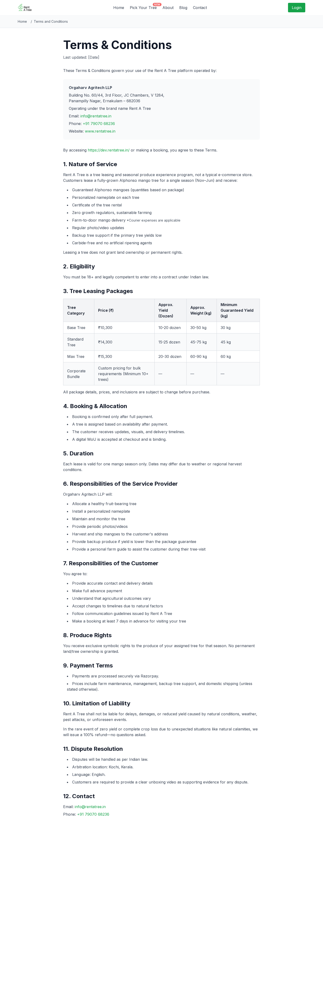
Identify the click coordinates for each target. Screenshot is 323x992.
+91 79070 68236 (99, 123)
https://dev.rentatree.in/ (109, 150)
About (168, 7)
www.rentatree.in (100, 131)
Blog (183, 7)
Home (118, 7)
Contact (200, 7)
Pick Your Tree (143, 7)
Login (296, 7)
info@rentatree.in (95, 116)
